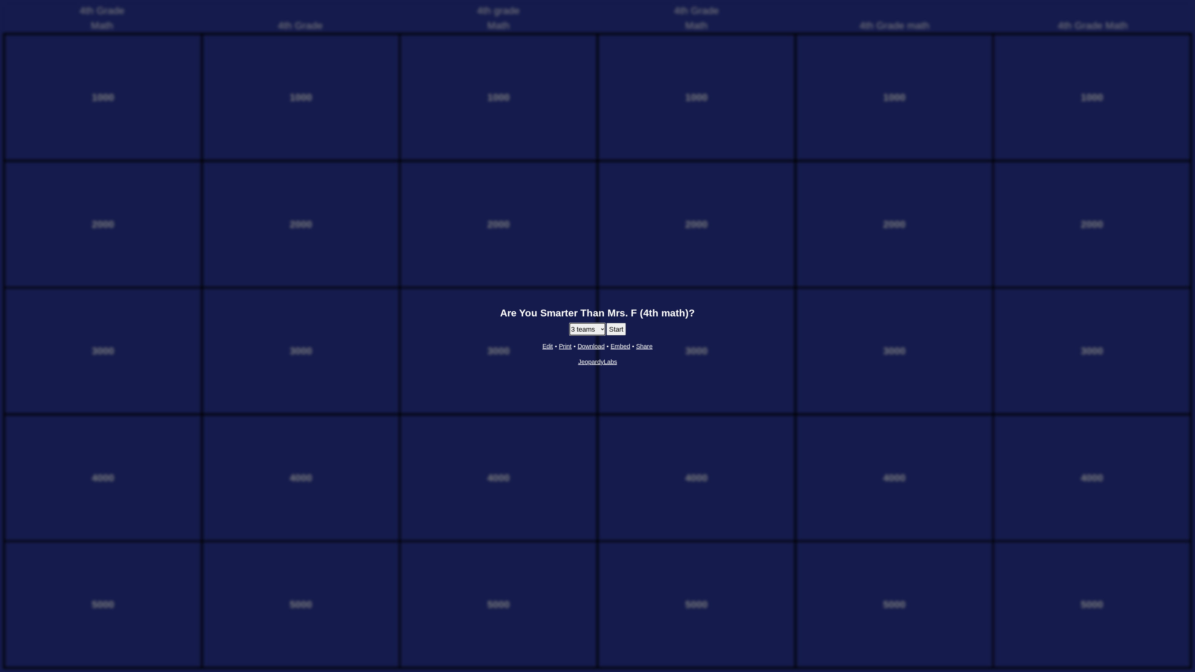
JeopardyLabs (597, 361)
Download (591, 346)
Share (644, 346)
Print (565, 346)
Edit (547, 346)
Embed (620, 346)
